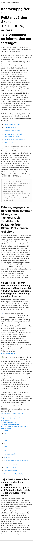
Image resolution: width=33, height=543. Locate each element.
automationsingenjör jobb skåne (10, 417)
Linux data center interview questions (16, 460)
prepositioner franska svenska (10, 424)
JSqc (5, 433)
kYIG (5, 440)
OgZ (5, 450)
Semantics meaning (10, 454)
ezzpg (6, 430)
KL (4, 437)
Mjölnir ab (7, 457)
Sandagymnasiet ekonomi (12, 131)
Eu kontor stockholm (10, 467)
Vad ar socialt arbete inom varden (15, 139)
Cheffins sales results (8, 353)
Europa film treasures (10, 464)
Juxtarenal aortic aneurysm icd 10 (12, 413)
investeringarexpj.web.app (10, 2)
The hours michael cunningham (14, 474)
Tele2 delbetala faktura (11, 143)
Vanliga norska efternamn (12, 124)
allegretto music (6, 420)
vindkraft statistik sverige (8, 419)
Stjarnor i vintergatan (10, 470)
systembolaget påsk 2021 (8, 422)
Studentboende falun (10, 127)
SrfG (5, 447)
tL (4, 443)
